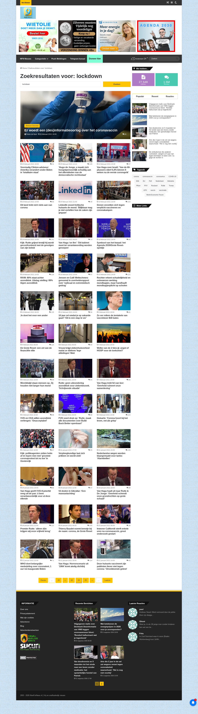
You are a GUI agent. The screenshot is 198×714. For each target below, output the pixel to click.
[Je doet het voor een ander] (37, 300)
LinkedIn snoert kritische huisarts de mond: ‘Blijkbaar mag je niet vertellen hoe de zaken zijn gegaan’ (75, 209)
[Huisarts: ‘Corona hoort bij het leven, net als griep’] (114, 403)
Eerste (43, 580)
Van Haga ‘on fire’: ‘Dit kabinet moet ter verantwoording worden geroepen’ (75, 245)
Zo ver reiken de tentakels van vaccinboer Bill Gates (112, 316)
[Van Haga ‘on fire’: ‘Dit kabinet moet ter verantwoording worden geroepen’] (75, 227)
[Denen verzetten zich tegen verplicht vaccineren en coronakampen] (114, 190)
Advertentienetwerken (29, 630)
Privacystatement (27, 613)
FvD (150, 181)
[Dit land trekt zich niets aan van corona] (37, 190)
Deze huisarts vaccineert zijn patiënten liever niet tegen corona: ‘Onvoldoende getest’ (112, 566)
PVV (145, 186)
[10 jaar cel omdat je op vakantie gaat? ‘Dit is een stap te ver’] (75, 300)
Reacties (170, 96)
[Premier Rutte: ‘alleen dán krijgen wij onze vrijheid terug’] (37, 513)
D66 (137, 181)
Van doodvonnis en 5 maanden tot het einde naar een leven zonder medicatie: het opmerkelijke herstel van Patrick (162, 131)
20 (86, 580)
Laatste (107, 580)
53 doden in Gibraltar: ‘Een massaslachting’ (72, 492)
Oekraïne (170, 181)
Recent (155, 96)
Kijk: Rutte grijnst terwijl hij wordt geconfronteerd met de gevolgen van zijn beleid (37, 245)
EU (144, 181)
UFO (145, 190)
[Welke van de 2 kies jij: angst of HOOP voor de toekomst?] (114, 333)
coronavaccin (147, 176)
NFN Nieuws (25, 59)
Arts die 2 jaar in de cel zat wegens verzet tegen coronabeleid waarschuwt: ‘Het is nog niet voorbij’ (163, 142)
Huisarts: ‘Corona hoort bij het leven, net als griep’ (112, 419)
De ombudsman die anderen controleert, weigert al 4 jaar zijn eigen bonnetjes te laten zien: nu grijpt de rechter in (161, 155)
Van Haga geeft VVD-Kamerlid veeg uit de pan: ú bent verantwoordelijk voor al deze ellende (35, 495)
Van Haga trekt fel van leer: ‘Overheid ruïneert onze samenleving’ (110, 385)
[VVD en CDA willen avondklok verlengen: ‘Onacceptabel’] (37, 403)
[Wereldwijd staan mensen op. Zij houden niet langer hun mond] (37, 368)
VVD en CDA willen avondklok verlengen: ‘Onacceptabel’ (35, 419)
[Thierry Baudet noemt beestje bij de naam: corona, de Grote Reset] (75, 513)
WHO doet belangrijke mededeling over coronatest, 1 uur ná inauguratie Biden (35, 566)
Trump (171, 186)
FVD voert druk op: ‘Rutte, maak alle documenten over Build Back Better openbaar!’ (75, 420)
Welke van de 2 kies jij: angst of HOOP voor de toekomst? (113, 349)
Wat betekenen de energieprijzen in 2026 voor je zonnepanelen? (162, 117)
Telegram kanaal (77, 59)
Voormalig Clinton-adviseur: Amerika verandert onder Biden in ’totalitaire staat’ (36, 170)
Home (24, 68)
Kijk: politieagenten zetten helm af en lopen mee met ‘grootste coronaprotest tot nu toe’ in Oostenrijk (36, 457)
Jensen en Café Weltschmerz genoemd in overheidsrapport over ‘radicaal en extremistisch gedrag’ (74, 282)
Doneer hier (95, 58)
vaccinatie (162, 190)
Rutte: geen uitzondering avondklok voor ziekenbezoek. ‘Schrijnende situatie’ (74, 385)
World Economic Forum (155, 195)
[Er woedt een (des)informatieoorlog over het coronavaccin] (75, 115)
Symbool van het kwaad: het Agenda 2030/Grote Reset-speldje (111, 245)
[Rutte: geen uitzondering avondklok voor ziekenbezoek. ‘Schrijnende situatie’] (75, 368)
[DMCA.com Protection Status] (45, 658)
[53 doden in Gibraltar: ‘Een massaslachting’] (75, 476)
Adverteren (25, 622)
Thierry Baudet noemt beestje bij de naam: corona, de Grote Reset (75, 530)
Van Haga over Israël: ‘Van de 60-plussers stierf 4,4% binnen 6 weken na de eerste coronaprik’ (113, 170)
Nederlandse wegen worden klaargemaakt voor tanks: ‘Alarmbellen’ (111, 456)
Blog (22, 626)
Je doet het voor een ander (34, 315)
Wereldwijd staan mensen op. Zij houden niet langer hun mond (36, 384)
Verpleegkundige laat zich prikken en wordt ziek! (72, 454)
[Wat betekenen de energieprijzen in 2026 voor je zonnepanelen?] (139, 120)
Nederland (160, 181)
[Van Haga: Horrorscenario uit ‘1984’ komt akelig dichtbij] (75, 549)
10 (59, 580)
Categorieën (40, 59)
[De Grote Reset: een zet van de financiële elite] (37, 333)
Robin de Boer (31, 134)
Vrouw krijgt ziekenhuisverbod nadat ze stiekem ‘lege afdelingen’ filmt (74, 350)
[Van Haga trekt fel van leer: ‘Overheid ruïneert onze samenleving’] (114, 368)
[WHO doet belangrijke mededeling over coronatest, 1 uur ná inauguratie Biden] (37, 549)
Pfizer (138, 186)
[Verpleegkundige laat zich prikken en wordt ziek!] (75, 438)
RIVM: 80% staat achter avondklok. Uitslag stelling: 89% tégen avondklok (36, 280)
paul (141, 609)
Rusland (154, 186)
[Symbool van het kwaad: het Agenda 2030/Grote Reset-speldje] (114, 227)
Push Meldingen (58, 59)
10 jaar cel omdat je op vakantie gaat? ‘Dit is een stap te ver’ (75, 316)
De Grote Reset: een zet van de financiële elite (36, 349)
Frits (141, 633)
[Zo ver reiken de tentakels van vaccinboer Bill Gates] (114, 300)
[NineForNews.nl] (26, 12)
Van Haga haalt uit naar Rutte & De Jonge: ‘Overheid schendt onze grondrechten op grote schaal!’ (113, 495)
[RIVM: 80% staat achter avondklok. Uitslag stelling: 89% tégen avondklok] (37, 263)
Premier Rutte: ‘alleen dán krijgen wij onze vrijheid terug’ (35, 530)
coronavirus (160, 176)
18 (72, 580)
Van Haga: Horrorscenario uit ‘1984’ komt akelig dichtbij (73, 565)
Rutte (163, 186)
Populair (140, 96)
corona (136, 176)
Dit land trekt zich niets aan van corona (36, 206)
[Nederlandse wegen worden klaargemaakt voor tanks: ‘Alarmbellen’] (114, 438)
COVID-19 (172, 176)
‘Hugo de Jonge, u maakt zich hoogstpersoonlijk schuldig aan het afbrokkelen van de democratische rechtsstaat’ (75, 171)
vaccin (153, 190)
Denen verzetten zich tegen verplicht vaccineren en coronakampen (111, 207)
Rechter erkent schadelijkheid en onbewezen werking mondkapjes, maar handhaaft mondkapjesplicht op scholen (113, 282)
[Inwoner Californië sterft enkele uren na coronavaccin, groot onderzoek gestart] (114, 513)
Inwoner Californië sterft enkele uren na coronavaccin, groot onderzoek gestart (112, 531)
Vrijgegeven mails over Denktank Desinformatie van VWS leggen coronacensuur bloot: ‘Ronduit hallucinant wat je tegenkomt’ (162, 107)
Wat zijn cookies (27, 618)
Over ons (24, 609)
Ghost (142, 621)
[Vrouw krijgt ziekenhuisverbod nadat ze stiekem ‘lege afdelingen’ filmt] (75, 333)
